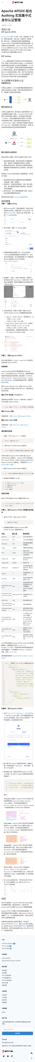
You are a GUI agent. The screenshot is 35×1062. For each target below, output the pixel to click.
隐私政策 (4, 1039)
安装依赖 (5, 382)
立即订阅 (17, 1033)
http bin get (12, 652)
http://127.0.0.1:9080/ (10, 261)
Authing (3, 61)
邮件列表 (22, 926)
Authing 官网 (11, 213)
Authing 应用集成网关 (21, 197)
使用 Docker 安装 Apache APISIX (20, 416)
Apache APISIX (6, 37)
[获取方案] (31, 1058)
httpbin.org (21, 645)
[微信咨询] (31, 1053)
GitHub (15, 924)
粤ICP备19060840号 (8, 1042)
